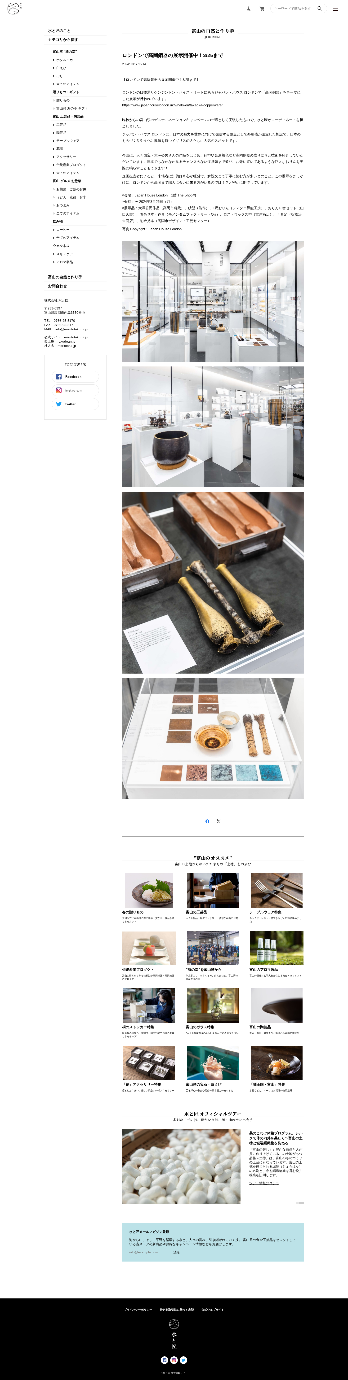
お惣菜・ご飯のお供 (71, 189)
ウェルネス (61, 246)
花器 (59, 149)
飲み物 (58, 221)
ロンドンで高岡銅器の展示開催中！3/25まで (172, 55)
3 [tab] (302, 1203)
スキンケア (64, 254)
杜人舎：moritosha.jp (60, 346)
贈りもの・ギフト (66, 92)
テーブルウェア (68, 141)
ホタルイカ (64, 60)
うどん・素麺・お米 (71, 197)
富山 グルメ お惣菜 (67, 181)
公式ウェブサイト (212, 1309)
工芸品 (61, 124)
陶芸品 (61, 133)
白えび (61, 68)
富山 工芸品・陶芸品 (68, 116)
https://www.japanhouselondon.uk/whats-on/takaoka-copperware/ (172, 105)
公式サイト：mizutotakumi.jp (66, 337)
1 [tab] (297, 1203)
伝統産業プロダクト (71, 165)
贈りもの (63, 100)
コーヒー (63, 229)
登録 (176, 1252)
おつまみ (63, 205)
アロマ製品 (64, 262)
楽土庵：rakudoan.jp (59, 341)
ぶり (59, 76)
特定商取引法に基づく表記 (177, 1309)
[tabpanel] (213, 1166)
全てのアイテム (68, 84)
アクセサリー (66, 157)
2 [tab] (300, 1203)
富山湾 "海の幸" (65, 51)
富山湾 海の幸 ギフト (72, 108)
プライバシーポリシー (138, 1309)
